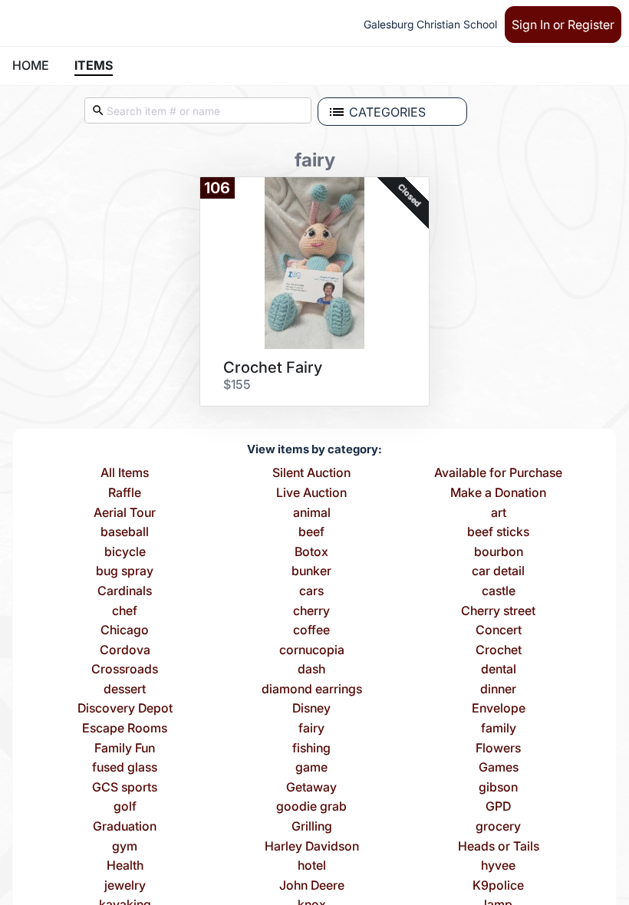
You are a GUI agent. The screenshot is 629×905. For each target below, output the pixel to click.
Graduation (124, 827)
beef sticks (498, 532)
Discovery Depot (125, 709)
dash (311, 669)
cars (311, 591)
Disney (311, 709)
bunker (311, 571)
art (498, 513)
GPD (498, 807)
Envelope (498, 709)
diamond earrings (312, 689)
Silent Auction (311, 473)
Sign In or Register (563, 24)
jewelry (125, 886)
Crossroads (124, 669)
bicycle (125, 552)
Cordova (125, 650)
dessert (125, 689)
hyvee (498, 866)
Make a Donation (498, 493)
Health (125, 866)
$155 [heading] (237, 384)
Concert (499, 630)
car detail (498, 571)
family (498, 729)
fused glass (124, 768)
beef (311, 532)
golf (125, 807)
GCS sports (124, 788)
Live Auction (311, 493)
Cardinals (124, 591)
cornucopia (311, 650)
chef (124, 611)
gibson (498, 788)
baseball (124, 532)
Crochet (499, 650)
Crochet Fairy (272, 367)
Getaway (311, 788)
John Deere (311, 886)
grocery (498, 827)
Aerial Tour (125, 513)
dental (498, 669)
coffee (311, 630)
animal (312, 513)
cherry (311, 611)
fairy (311, 729)
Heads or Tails (498, 847)
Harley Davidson (312, 847)
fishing (311, 748)
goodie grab (311, 807)
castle (498, 591)
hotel (312, 866)
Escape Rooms (124, 729)
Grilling (311, 827)
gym (124, 847)
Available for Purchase (498, 473)
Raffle (124, 493)
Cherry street (498, 611)
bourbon (498, 552)
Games (499, 768)
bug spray (124, 571)
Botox (311, 552)
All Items (124, 473)
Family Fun (124, 748)
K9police (498, 886)
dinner (498, 689)
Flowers (498, 748)
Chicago (124, 630)
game (311, 768)
